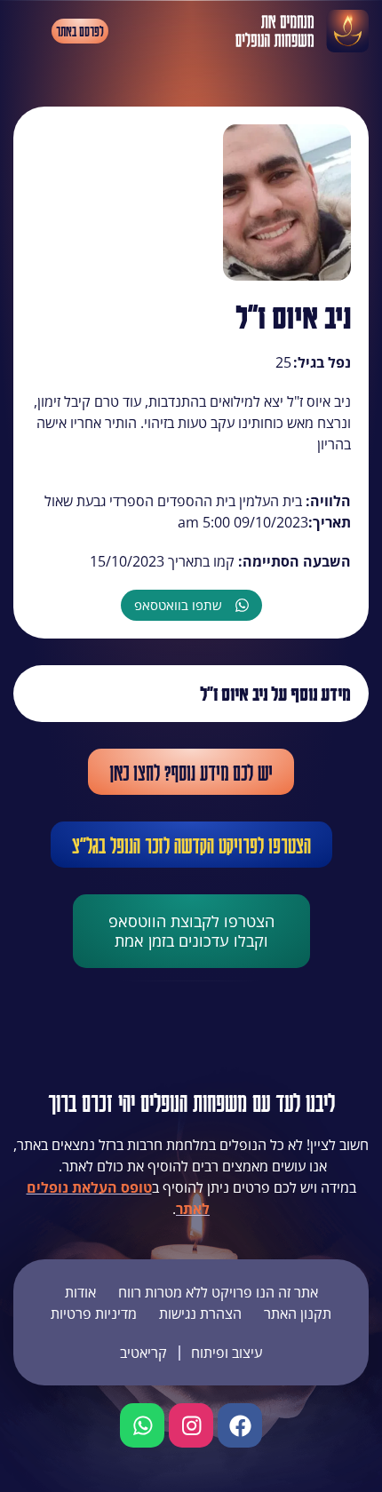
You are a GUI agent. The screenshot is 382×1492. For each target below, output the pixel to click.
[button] (28, 31)
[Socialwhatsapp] (142, 1425)
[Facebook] (240, 1425)
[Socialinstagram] (191, 1425)
